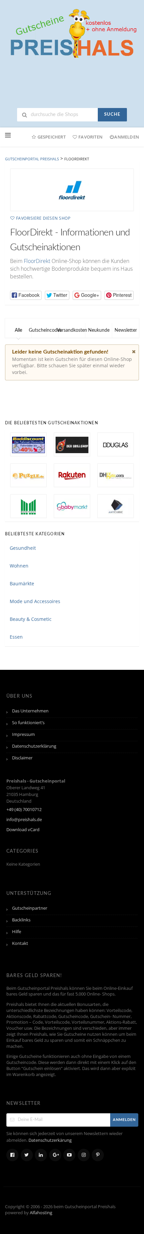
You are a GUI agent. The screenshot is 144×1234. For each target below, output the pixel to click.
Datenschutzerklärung (34, 746)
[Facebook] (12, 1155)
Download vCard (23, 830)
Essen (16, 637)
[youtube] (69, 1155)
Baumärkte (22, 583)
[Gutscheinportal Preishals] (72, 32)
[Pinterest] (98, 1155)
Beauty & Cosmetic (31, 619)
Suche (112, 114)
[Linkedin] (41, 1155)
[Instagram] (84, 1155)
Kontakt (20, 943)
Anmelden (126, 137)
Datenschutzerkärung (50, 1140)
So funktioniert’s (28, 723)
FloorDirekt (37, 261)
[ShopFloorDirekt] (72, 189)
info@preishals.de (24, 819)
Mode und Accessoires (35, 601)
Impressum (23, 734)
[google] (55, 1155)
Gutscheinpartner (29, 908)
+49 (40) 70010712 (24, 809)
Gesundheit (23, 548)
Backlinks (21, 920)
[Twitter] (27, 1155)
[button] (26, 295)
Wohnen (19, 565)
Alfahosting (41, 1213)
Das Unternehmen (30, 711)
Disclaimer (22, 758)
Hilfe (16, 931)
